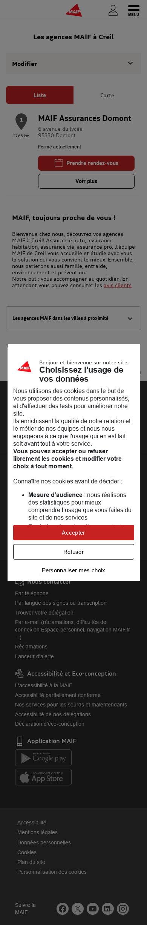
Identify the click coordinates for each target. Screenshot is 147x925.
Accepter (73, 532)
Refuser (73, 552)
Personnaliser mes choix (74, 570)
